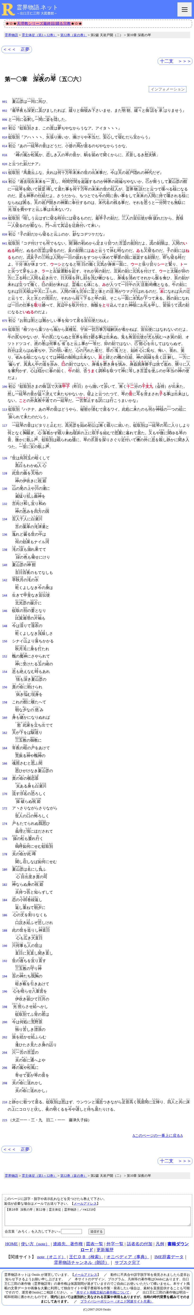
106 (4, 386)
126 (4, 458)
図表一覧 (94, 1244)
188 (4, 930)
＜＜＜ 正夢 (16, 49)
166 (4, 763)
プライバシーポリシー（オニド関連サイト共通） (116, 1301)
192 (4, 961)
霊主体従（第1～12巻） (39, 35)
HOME (11, 1244)
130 (4, 488)
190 (4, 946)
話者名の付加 (139, 1244)
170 (4, 794)
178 (4, 854)
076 (4, 329)
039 (4, 234)
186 (4, 915)
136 (4, 534)
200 (4, 1022)
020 (4, 164)
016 (4, 155)
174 (4, 823)
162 (4, 733)
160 (4, 717)
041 (4, 243)
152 (4, 656)
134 (4, 519)
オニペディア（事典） (127, 1257)
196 (4, 991)
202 (4, 1037)
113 (4, 409)
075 (4, 320)
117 (4, 425)
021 (4, 173)
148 (4, 626)
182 (4, 884)
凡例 (160, 1244)
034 (4, 218)
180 (4, 869)
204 (4, 1052)
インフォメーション (168, 89)
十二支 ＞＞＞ (175, 61)
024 (4, 182)
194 (4, 976)
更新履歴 (105, 1249)
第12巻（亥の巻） (73, 35)
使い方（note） (35, 1244)
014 (4, 146)
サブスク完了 (127, 1262)
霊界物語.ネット (37, 7)
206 (4, 1068)
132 (4, 504)
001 (4, 101)
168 (4, 778)
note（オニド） (51, 1257)
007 (4, 128)
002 (4, 110)
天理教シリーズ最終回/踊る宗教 (44, 23)
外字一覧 (114, 1244)
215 (4, 1120)
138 (4, 549)
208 (4, 1083)
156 (4, 687)
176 (4, 839)
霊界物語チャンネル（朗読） (81, 1262)
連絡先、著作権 (68, 1244)
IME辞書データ (169, 1257)
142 (4, 580)
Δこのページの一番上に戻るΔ (157, 1136)
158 (4, 702)
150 (4, 641)
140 (4, 565)
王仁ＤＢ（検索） (86, 1257)
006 (4, 119)
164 (4, 748)
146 (4, 611)
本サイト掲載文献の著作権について (102, 1292)
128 (4, 473)
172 (4, 808)
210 (4, 1102)
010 (4, 137)
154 (4, 672)
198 (4, 1007)
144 (4, 595)
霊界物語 (11, 35)
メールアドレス (85, 1203)
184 (4, 900)
